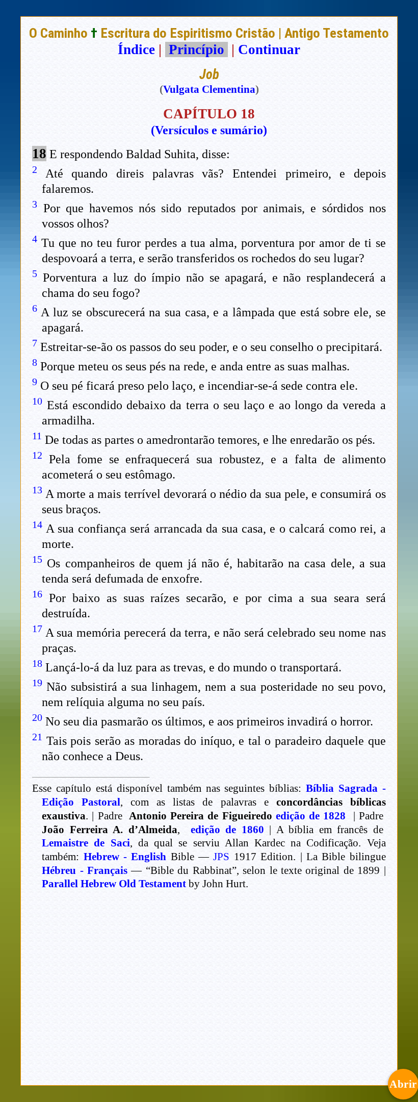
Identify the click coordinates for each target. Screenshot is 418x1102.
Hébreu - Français (84, 870)
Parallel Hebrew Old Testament (114, 884)
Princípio (196, 49)
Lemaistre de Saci (85, 843)
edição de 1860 (227, 829)
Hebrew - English (125, 856)
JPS (221, 856)
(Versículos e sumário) (209, 130)
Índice (136, 49)
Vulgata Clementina (209, 89)
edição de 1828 (311, 816)
